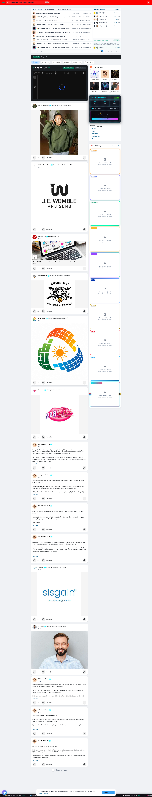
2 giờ (39, 167)
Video (67, 62)
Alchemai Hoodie (43, 105)
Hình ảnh (57, 62)
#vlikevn (93, 131)
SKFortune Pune (43, 679)
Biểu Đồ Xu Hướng (68, 67)
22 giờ (39, 569)
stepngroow (42, 236)
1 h (38, 107)
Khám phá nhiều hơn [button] (43, 793)
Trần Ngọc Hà (102, 19)
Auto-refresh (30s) (107, 51)
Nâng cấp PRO (105, 118)
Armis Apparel (42, 275)
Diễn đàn (44, 51)
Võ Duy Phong (103, 22)
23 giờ (39, 628)
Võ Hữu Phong (103, 16)
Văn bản (46, 62)
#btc (92, 138)
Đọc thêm (35, 464)
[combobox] (28, 2)
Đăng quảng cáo (115, 145)
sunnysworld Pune (44, 444)
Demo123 (101, 47)
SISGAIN (40, 567)
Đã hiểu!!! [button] (106, 792)
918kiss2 (41, 390)
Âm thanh (78, 62)
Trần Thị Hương (103, 13)
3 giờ (39, 238)
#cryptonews (94, 133)
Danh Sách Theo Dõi (80, 67)
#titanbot (93, 128)
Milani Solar (42, 318)
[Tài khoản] (148, 2)
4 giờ (39, 278)
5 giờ (39, 392)
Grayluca (41, 626)
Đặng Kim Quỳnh (103, 26)
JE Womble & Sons (44, 165)
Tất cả (36, 62)
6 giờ (39, 446)
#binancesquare (95, 136)
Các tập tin (90, 62)
